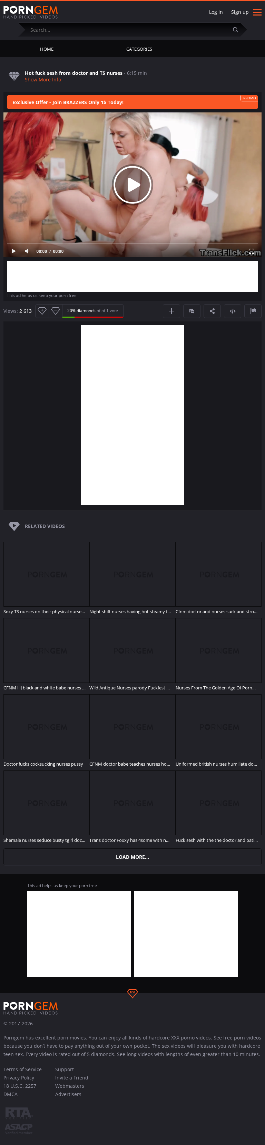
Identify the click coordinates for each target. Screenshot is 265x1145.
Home (46, 49)
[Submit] (238, 29)
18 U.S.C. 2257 (19, 1086)
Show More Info (43, 79)
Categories (139, 49)
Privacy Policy (18, 1077)
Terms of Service (22, 1069)
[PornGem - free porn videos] (30, 12)
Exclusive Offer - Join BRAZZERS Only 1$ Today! (68, 102)
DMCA (10, 1094)
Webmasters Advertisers (69, 1090)
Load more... (132, 857)
